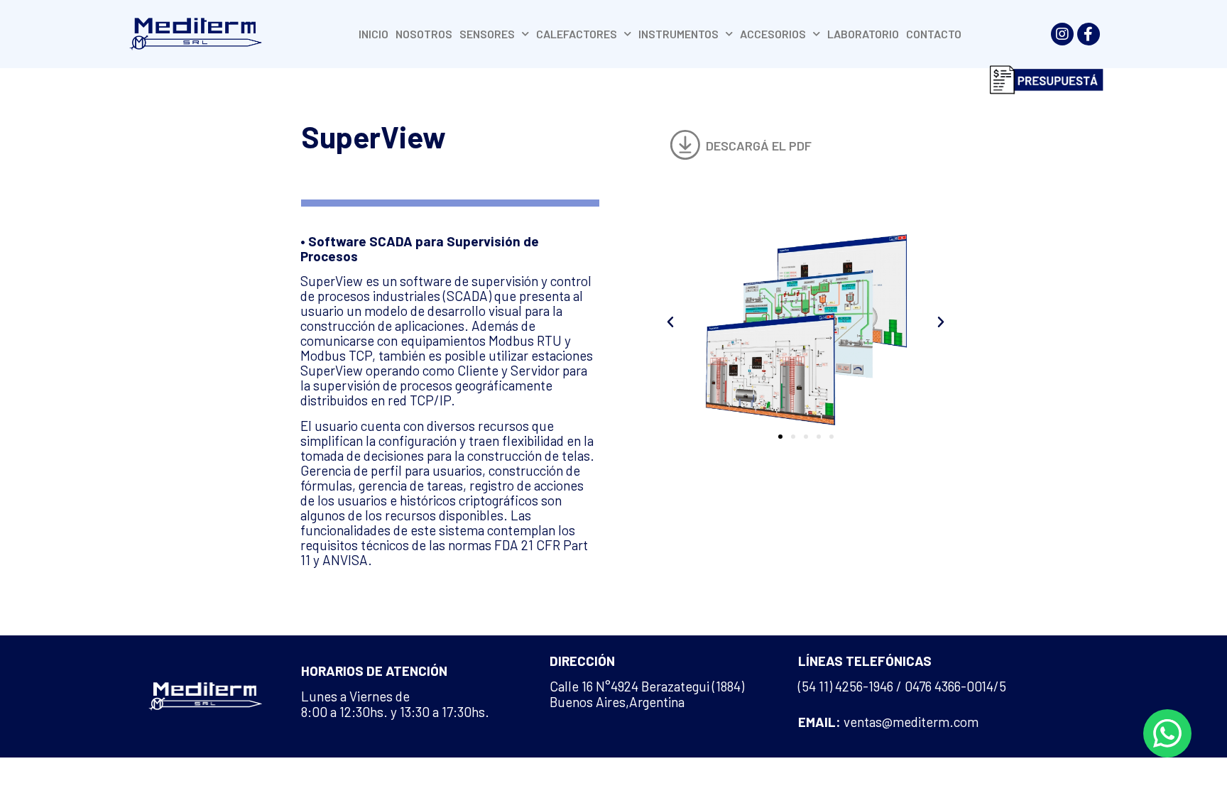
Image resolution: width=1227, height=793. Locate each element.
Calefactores (576, 33)
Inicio (373, 33)
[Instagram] (1062, 34)
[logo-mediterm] (195, 34)
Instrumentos (678, 33)
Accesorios (773, 33)
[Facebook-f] (1088, 34)
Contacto (933, 33)
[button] (741, 145)
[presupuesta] (1046, 79)
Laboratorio (863, 33)
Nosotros (424, 33)
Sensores (487, 33)
